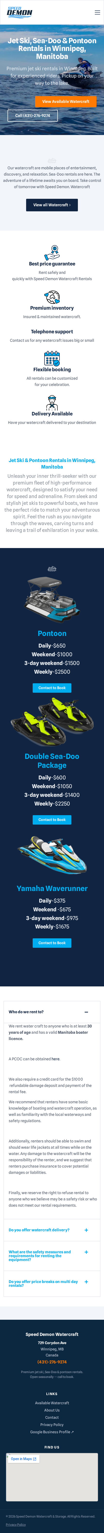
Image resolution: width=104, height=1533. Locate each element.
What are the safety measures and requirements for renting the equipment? (40, 1256)
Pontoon (52, 633)
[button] (52, 1012)
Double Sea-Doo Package (52, 760)
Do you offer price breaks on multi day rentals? (43, 1283)
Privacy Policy (52, 1425)
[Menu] (97, 12)
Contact (52, 1417)
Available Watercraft (52, 1403)
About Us (52, 1410)
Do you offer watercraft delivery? (39, 1230)
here (55, 1059)
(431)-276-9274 (52, 1362)
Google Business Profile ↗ (52, 1432)
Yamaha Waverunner (52, 888)
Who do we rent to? (26, 1012)
